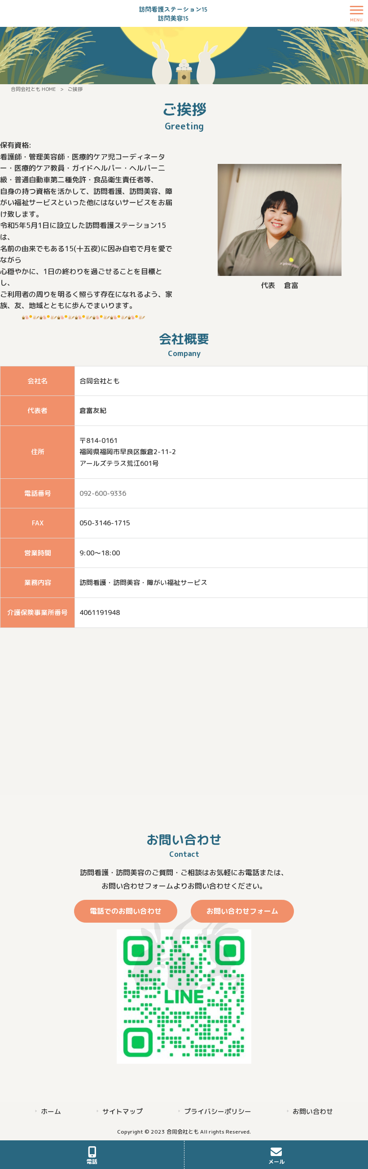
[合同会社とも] (173, 13)
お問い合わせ (313, 1111)
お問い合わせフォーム (242, 911)
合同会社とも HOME (33, 89)
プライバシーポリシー (217, 1111)
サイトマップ (122, 1111)
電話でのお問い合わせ (126, 911)
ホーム (51, 1111)
